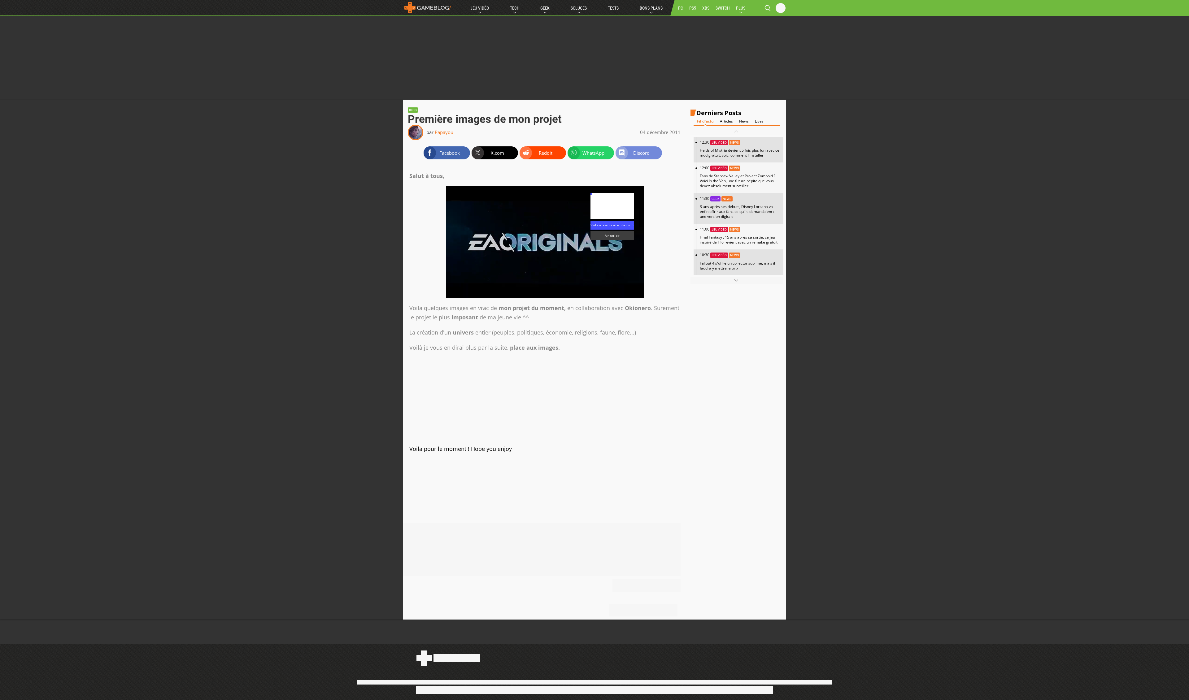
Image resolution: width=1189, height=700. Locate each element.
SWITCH (723, 8)
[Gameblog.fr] (427, 7)
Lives (759, 121)
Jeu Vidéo (479, 8)
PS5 (692, 8)
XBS (705, 8)
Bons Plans (651, 8)
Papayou (444, 132)
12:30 (739, 149)
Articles (726, 121)
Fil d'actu (705, 121)
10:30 (737, 261)
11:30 (737, 207)
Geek (545, 8)
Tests (613, 8)
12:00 (737, 176)
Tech (515, 8)
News (744, 121)
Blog (413, 110)
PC (680, 8)
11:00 (738, 236)
